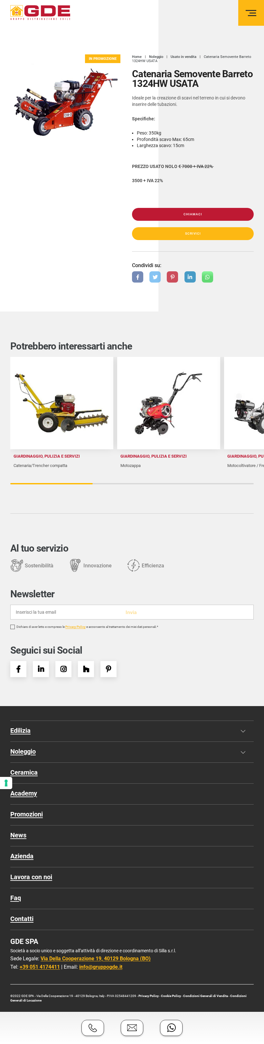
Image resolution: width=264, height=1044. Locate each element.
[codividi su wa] (207, 277)
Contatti (21, 919)
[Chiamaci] (92, 1028)
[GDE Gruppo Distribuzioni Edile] (40, 12)
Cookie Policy (171, 996)
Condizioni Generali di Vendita (205, 996)
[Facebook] (18, 669)
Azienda (21, 856)
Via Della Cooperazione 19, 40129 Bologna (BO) (96, 958)
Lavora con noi (31, 877)
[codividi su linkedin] (190, 277)
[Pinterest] (108, 669)
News (18, 835)
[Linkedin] (41, 669)
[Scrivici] (132, 1028)
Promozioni (26, 814)
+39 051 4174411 (40, 967)
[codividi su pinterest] (172, 277)
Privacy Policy (75, 627)
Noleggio (23, 751)
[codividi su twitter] (155, 277)
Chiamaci (193, 214)
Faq (15, 898)
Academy (23, 793)
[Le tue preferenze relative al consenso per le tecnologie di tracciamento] (6, 783)
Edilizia (20, 730)
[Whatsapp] (171, 1028)
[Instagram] (63, 669)
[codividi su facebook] (137, 277)
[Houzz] (86, 669)
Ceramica (24, 772)
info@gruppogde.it (100, 967)
